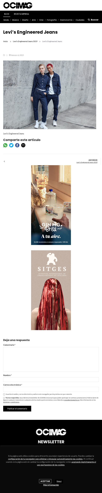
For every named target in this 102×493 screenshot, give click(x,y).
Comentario (9, 345)
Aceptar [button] (45, 481)
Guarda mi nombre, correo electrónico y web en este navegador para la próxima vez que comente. (39, 394)
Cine (41, 20)
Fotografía (52, 20)
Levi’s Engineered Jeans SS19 (86, 162)
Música (15, 20)
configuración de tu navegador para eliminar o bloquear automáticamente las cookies (45, 459)
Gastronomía (66, 20)
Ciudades (80, 20)
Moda (6, 20)
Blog (6, 14)
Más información (51, 485)
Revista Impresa (21, 14)
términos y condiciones (11, 402)
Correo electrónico (12, 385)
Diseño (25, 20)
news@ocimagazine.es (71, 400)
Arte (34, 20)
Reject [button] (59, 481)
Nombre (7, 375)
